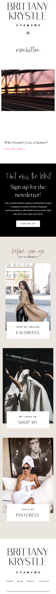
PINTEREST (28, 516)
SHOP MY (28, 423)
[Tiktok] (24, 25)
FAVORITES (28, 333)
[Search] (39, 25)
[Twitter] (28, 25)
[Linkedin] (35, 25)
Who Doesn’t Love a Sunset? (26, 142)
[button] (28, 33)
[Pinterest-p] (21, 25)
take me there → (14, 149)
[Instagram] (17, 25)
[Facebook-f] (32, 25)
